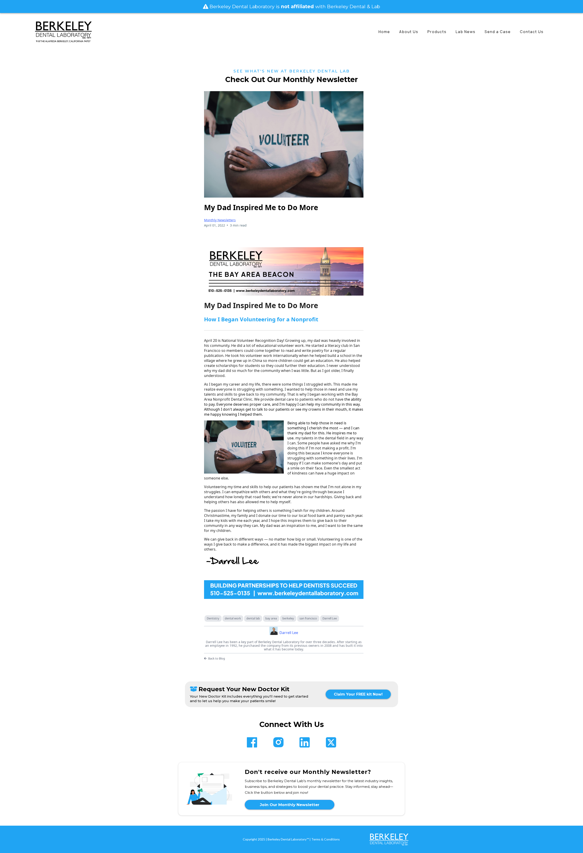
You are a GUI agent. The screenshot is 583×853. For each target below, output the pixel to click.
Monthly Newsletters (220, 220)
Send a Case (498, 31)
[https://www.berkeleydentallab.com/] (63, 31)
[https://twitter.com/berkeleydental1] (331, 742)
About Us (408, 31)
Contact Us (532, 31)
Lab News (466, 31)
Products (437, 31)
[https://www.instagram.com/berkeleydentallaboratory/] (278, 742)
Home (384, 31)
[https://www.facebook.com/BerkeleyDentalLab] (252, 742)
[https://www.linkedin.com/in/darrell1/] (305, 742)
